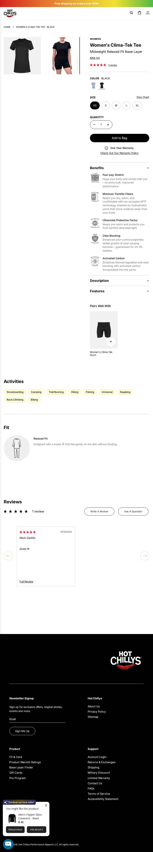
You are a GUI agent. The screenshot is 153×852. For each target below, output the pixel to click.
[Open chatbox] (8, 844)
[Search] (131, 13)
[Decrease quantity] (94, 125)
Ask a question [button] (133, 511)
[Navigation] (148, 13)
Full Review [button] (26, 581)
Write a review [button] (99, 511)
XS (95, 105)
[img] (28, 532)
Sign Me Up (22, 731)
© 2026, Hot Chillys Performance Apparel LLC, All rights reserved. (44, 844)
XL (137, 105)
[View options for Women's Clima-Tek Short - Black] (110, 341)
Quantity (97, 117)
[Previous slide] (8, 555)
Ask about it (36, 829)
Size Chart (143, 97)
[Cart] (139, 13)
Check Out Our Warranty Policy (119, 153)
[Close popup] (46, 805)
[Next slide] (144, 555)
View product (15, 829)
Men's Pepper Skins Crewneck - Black (30, 816)
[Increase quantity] (108, 125)
